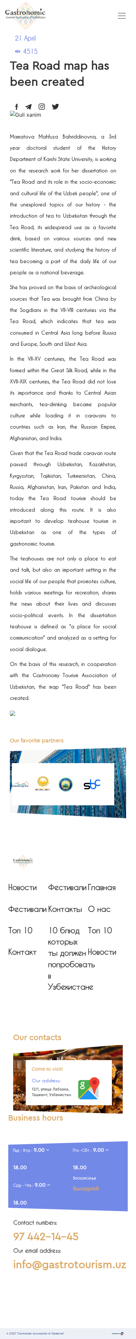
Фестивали (27, 909)
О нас (99, 909)
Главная (102, 887)
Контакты (65, 909)
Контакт (22, 951)
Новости (22, 887)
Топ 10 (20, 930)
